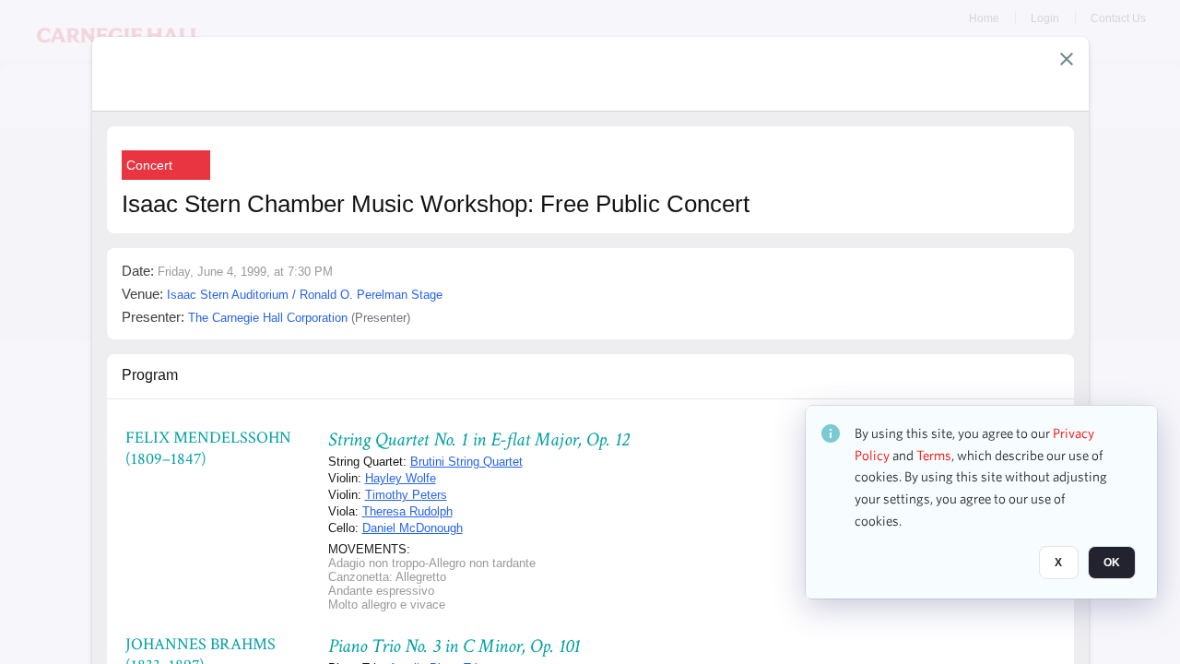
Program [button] (150, 375)
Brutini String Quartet (466, 461)
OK (1111, 563)
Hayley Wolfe (400, 478)
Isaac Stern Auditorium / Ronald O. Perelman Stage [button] (304, 295)
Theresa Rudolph (407, 511)
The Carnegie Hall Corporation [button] (268, 318)
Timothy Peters (406, 495)
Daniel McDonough (412, 528)
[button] (1067, 59)
